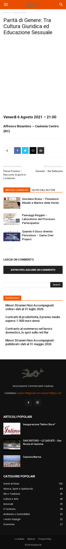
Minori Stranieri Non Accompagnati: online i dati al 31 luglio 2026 (29, 307)
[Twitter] (25, 150)
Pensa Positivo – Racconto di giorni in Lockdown (14, 175)
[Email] (33, 150)
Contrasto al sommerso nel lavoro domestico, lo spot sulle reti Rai (28, 330)
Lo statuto (19, 538)
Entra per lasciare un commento (33, 269)
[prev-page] (5, 248)
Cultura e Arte (19, 12)
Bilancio (31, 538)
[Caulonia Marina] (11, 461)
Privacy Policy (44, 538)
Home (6, 12)
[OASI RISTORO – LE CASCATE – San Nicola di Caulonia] (11, 445)
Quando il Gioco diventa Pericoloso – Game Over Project (38, 235)
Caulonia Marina (32, 457)
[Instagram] (37, 402)
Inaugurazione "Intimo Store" (39, 424)
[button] (5, 4)
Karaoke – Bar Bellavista (49, 171)
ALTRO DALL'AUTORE (43, 190)
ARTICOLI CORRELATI (16, 190)
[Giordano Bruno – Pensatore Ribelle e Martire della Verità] (11, 203)
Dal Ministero (12, 298)
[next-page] (11, 248)
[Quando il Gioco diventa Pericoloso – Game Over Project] (11, 235)
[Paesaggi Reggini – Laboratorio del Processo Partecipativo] (11, 219)
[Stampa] (40, 150)
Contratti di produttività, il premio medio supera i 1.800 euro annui (32, 318)
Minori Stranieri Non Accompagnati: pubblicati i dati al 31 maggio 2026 (29, 342)
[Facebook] (17, 150)
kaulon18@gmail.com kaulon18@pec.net (39, 393)
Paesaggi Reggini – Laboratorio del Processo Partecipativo (38, 219)
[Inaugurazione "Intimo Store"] (11, 429)
